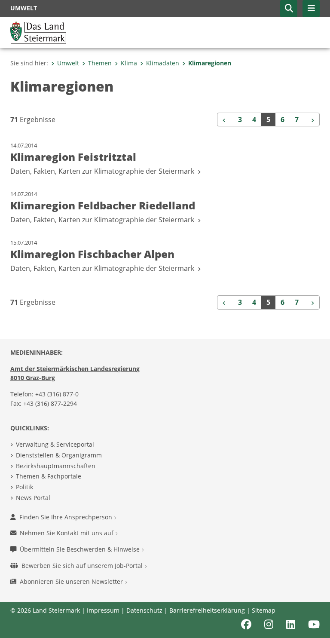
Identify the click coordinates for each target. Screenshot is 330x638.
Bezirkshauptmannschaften (55, 466)
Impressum (103, 610)
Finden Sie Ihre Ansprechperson (66, 517)
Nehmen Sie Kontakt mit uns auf (67, 533)
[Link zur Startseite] (38, 32)
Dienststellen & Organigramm (59, 455)
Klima (129, 63)
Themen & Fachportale (48, 476)
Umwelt (68, 63)
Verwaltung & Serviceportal (55, 444)
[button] (288, 8)
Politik (24, 487)
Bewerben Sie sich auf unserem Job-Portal (82, 565)
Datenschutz (144, 610)
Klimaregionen (209, 63)
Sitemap (263, 610)
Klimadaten (162, 63)
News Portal (33, 498)
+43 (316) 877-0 (57, 394)
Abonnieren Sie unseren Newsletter (72, 581)
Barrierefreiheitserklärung (207, 610)
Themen (100, 63)
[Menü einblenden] (311, 8)
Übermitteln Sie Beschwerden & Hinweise (80, 549)
